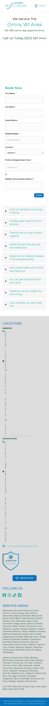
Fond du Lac (17, 663)
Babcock (18, 616)
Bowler (39, 618)
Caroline (6, 621)
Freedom (37, 663)
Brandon (34, 658)
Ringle (43, 637)
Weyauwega (8, 650)
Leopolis (15, 629)
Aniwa (14, 613)
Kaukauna (17, 668)
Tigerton (41, 644)
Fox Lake (28, 663)
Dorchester (8, 623)
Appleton (7, 658)
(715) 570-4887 (4, 455)
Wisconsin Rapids (33, 650)
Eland (22, 623)
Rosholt (6, 639)
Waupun (21, 681)
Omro (22, 673)
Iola (27, 626)
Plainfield (28, 637)
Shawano (16, 642)
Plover (36, 637)
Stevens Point (20, 644)
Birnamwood (8, 618)
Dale (32, 660)
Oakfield (14, 673)
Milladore (32, 631)
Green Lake (17, 665)
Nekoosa (7, 634)
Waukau (12, 681)
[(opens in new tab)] (11, 561)
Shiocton (25, 642)
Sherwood (35, 678)
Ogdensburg (8, 637)
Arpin (27, 613)
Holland (36, 665)
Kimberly (27, 668)
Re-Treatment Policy (15, 704)
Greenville (27, 665)
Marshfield (7, 631)
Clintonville (20, 621)
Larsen (35, 668)
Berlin (27, 658)
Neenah (6, 673)
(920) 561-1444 (4, 345)
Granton (30, 623)
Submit (39, 195)
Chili (13, 621)
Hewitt (22, 626)
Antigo (21, 613)
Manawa (24, 629)
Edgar (16, 623)
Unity (5, 647)
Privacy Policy (36, 704)
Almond (17, 610)
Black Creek (20, 618)
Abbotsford (8, 610)
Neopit (25, 634)
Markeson (13, 671)
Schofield (7, 642)
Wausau (28, 647)
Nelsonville (16, 634)
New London (35, 634)
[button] (24, 211)
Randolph (32, 676)
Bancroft (27, 616)
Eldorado (39, 660)
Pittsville (19, 637)
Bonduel (31, 618)
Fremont (7, 665)
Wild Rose (19, 650)
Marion (41, 629)
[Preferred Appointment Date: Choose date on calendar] (6, 174)
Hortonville (8, 668)
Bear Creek (37, 616)
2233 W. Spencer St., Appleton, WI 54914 (4, 397)
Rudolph (25, 639)
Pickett (37, 673)
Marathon (33, 629)
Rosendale (25, 678)
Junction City (36, 626)
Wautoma (37, 647)
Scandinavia (35, 639)
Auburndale (8, 616)
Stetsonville (8, 644)
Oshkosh (30, 673)
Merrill (24, 631)
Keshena (7, 629)
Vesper (11, 647)
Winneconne (31, 681)
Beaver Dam (18, 658)
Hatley (15, 626)
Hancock (7, 626)
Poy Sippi (12, 676)
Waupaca (20, 647)
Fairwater (7, 663)
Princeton (22, 676)
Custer (35, 621)
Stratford (32, 644)
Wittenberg (8, 652)
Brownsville (8, 660)
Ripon (16, 678)
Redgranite (8, 678)
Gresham (38, 623)
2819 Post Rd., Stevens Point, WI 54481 (4, 507)
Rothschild (15, 639)
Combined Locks (21, 660)
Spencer (34, 642)
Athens (33, 613)
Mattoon (17, 631)
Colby (28, 621)
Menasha (34, 671)
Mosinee (41, 631)
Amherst (26, 610)
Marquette (24, 671)
